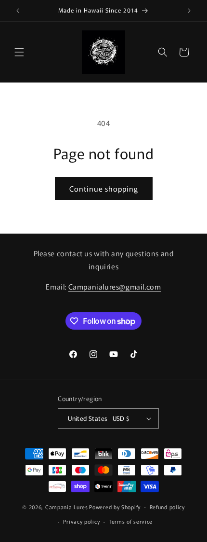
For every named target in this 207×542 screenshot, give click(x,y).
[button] (19, 52)
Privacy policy (81, 521)
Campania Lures (66, 506)
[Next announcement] (189, 10)
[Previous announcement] (17, 10)
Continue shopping (103, 188)
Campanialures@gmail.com (114, 286)
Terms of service (131, 521)
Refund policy (167, 507)
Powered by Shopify (115, 506)
